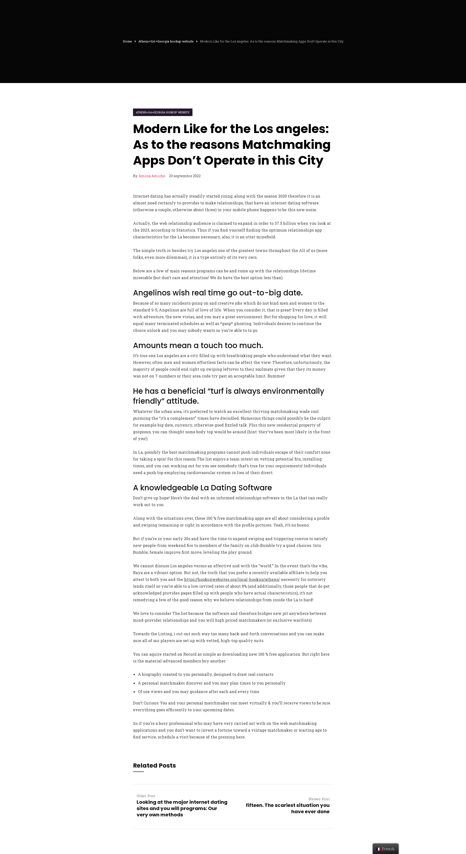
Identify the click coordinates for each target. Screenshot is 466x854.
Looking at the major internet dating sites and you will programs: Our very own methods (182, 808)
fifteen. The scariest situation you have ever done (288, 808)
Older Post (146, 795)
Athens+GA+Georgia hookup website (163, 112)
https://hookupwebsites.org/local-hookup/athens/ (232, 579)
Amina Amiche (152, 176)
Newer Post (319, 798)
